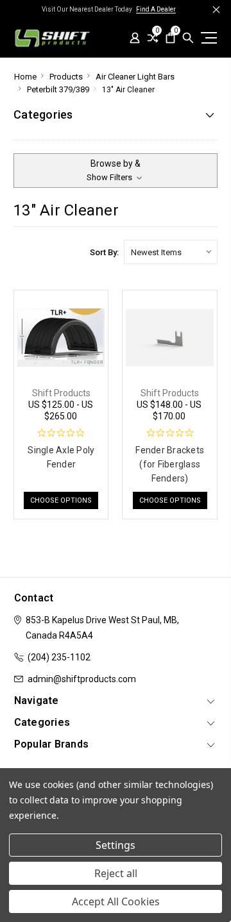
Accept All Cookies (116, 901)
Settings (115, 845)
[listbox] (171, 252)
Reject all (115, 873)
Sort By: (104, 252)
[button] (115, 170)
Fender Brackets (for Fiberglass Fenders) (169, 464)
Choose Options (61, 500)
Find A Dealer (156, 9)
